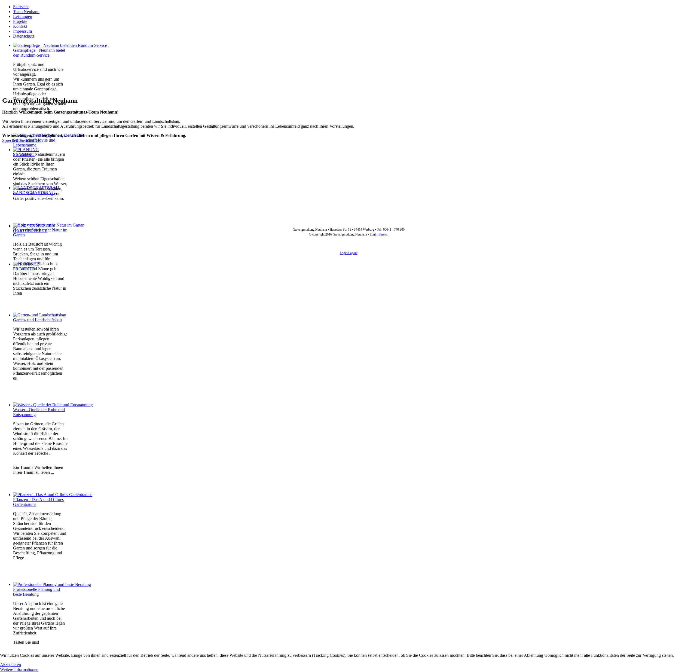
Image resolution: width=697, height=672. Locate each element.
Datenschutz (23, 36)
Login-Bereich (379, 234)
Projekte (20, 21)
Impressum (22, 31)
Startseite (21, 6)
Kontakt (20, 26)
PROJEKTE (24, 269)
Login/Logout (348, 253)
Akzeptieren (10, 664)
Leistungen (22, 16)
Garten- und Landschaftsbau (37, 319)
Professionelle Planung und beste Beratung (36, 592)
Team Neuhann (26, 11)
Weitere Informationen (19, 669)
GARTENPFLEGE (30, 230)
